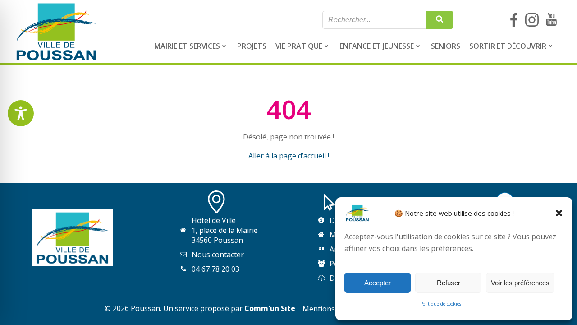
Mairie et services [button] (187, 46)
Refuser (448, 283)
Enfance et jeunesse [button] (376, 46)
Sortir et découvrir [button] (507, 46)
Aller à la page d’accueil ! (288, 156)
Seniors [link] (445, 46)
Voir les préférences (520, 283)
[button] (558, 213)
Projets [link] (251, 46)
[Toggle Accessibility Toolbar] (21, 113)
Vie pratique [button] (298, 46)
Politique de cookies (440, 304)
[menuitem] (191, 46)
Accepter (377, 283)
